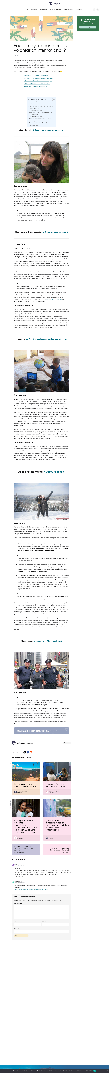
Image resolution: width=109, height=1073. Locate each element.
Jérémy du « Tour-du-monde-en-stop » (38, 81)
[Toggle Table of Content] (53, 99)
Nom (15, 921)
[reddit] (31, 752)
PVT (10, 763)
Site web (16, 928)
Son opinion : (34, 104)
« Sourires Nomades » (48, 641)
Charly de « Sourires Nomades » (35, 87)
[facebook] (28, 752)
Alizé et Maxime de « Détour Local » (40, 119)
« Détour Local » (54, 472)
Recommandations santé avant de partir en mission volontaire (23, 848)
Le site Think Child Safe (54, 299)
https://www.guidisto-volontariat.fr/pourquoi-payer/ (31, 890)
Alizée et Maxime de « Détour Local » (37, 84)
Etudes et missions (10, 803)
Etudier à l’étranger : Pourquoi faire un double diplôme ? (58, 849)
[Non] (107, 1071)
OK (94, 1070)
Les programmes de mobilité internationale (25, 785)
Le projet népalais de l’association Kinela (56, 785)
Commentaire (18, 903)
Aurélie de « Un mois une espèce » (36, 75)
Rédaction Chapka (25, 743)
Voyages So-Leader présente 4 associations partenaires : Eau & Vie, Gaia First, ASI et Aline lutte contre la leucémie (25, 826)
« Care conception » (55, 232)
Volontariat (67, 743)
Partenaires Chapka (54, 791)
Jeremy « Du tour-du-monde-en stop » (41, 112)
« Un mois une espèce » (48, 130)
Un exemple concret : (37, 110)
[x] (24, 752)
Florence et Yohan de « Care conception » (38, 78)
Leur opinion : (35, 108)
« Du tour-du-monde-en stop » (46, 339)
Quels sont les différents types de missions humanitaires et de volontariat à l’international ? (57, 825)
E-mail (44, 921)
